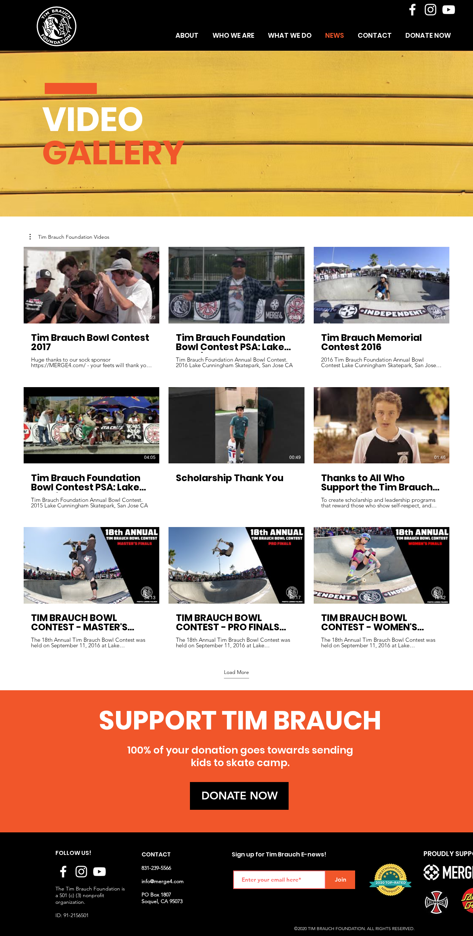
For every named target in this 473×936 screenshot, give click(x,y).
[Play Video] (91, 285)
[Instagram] (430, 9)
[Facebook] (412, 9)
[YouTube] (448, 9)
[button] (69, 237)
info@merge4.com (163, 881)
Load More (236, 672)
